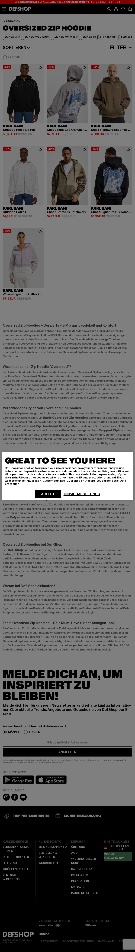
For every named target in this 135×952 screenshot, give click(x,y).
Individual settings (81, 494)
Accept (48, 494)
